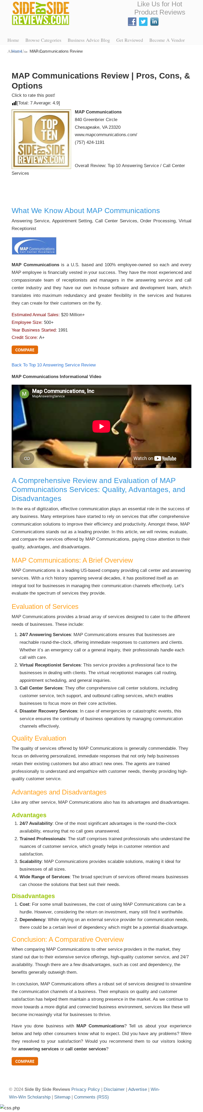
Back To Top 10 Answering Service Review (54, 364)
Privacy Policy (85, 1089)
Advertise (137, 1089)
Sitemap (62, 1097)
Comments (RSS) (91, 1097)
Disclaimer (114, 1089)
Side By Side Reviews (41, 13)
